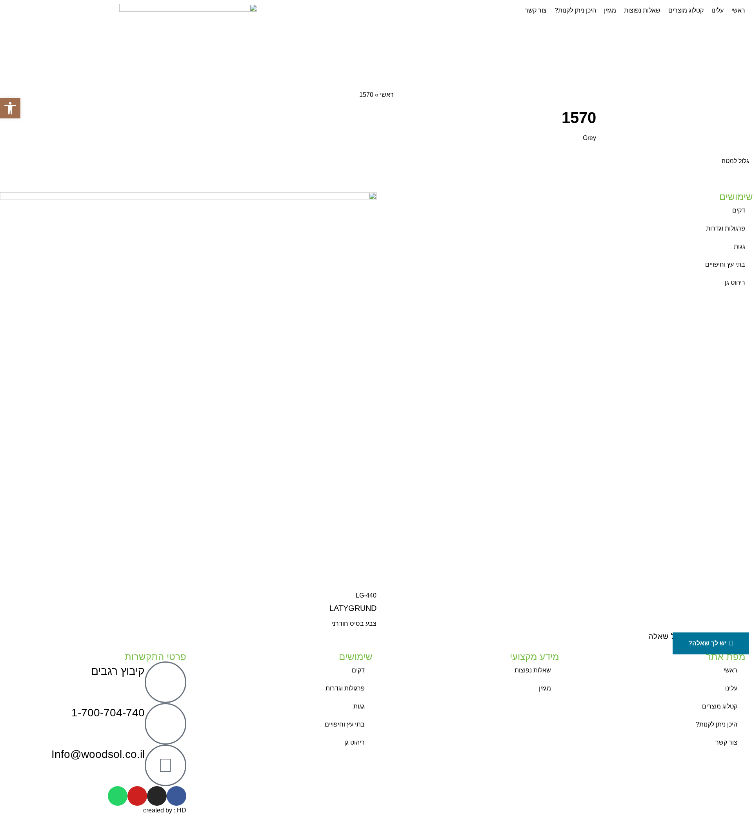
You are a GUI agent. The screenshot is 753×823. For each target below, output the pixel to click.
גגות (739, 246)
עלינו (731, 688)
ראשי (387, 94)
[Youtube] (137, 796)
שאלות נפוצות (533, 670)
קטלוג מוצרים (719, 706)
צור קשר (726, 742)
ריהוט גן (735, 282)
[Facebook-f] (176, 796)
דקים (738, 210)
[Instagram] (157, 796)
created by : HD (164, 810)
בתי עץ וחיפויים (725, 264)
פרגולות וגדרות (725, 228)
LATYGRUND (352, 608)
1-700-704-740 (108, 713)
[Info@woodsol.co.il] (165, 765)
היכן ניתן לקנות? (716, 724)
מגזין (545, 688)
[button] (10, 108)
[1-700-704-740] (165, 724)
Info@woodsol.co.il (98, 754)
